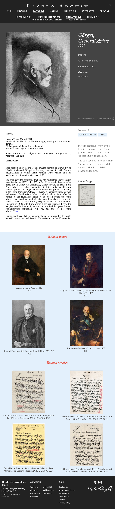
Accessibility (64, 493)
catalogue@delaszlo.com (94, 155)
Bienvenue (34, 490)
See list (106, 29)
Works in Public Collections (47, 20)
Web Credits (64, 496)
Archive (54, 11)
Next (111, 29)
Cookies (62, 499)
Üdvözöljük (47, 487)
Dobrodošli (34, 496)
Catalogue (38, 11)
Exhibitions (70, 11)
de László (22, 11)
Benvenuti (47, 493)
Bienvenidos (35, 493)
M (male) (102, 135)
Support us (88, 11)
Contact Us (63, 487)
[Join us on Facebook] (89, 482)
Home (8, 11)
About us (104, 11)
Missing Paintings (77, 20)
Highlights (93, 17)
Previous (102, 29)
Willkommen (48, 490)
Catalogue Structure (48, 17)
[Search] (111, 4)
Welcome (34, 487)
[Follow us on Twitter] (95, 482)
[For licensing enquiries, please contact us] (113, 118)
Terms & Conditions (67, 490)
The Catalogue (73, 17)
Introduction (23, 17)
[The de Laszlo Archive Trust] (57, 4)
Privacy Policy (64, 503)
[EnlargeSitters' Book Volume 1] (86, 195)
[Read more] (28, 283)
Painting (93, 135)
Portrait (83, 135)
